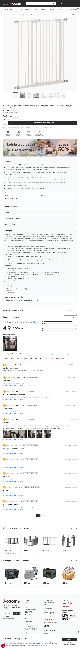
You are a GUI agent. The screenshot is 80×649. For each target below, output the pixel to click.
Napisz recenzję (70, 317)
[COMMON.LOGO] (16, 3)
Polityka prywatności (8, 618)
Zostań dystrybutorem (31, 615)
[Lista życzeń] (62, 3)
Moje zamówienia (29, 626)
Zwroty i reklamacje (49, 602)
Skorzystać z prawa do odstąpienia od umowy (31, 629)
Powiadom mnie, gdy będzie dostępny (43, 122)
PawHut (43, 192)
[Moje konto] (69, 3)
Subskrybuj (17, 613)
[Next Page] (46, 515)
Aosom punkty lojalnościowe (28, 612)
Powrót (6, 14)
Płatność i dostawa (49, 604)
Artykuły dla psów (29, 14)
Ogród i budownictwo (9, 9)
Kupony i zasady (48, 616)
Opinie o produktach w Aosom (31, 617)
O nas (26, 602)
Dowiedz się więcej (33, 322)
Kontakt (27, 604)
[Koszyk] (76, 3)
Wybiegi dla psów (41, 14)
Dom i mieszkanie (25, 9)
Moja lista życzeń (29, 632)
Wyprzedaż (73, 9)
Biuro (35, 9)
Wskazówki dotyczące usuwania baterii (49, 607)
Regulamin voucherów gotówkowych (49, 613)
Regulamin (6, 616)
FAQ (45, 610)
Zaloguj (27, 624)
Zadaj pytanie (70, 310)
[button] (40, 161)
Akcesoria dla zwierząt (48, 9)
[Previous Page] (33, 515)
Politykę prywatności (41, 645)
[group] (12, 544)
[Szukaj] (54, 3)
